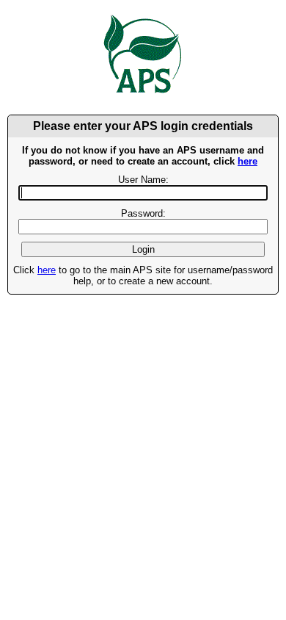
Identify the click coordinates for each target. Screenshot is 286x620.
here (247, 161)
